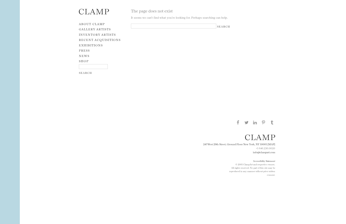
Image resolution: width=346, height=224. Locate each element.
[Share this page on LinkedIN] (255, 122)
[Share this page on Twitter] (246, 122)
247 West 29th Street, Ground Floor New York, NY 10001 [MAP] (239, 144)
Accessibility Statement (264, 160)
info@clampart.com (264, 152)
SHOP (84, 61)
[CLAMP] (94, 13)
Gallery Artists (95, 29)
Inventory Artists (97, 34)
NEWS (84, 56)
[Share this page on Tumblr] (272, 122)
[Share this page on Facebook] (238, 122)
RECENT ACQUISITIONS (100, 40)
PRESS (84, 50)
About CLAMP (92, 24)
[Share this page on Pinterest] (264, 122)
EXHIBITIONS (91, 45)
